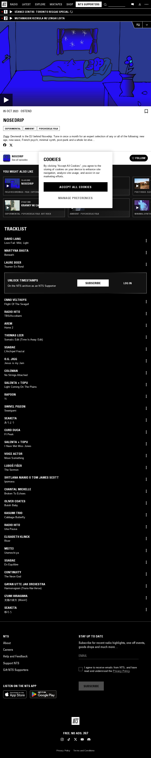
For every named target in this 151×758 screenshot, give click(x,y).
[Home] (4, 4)
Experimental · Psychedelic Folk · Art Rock (28, 213)
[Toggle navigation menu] (146, 4)
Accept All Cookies (75, 187)
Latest (26, 4)
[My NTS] (140, 4)
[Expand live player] (146, 25)
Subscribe (93, 283)
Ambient (30, 128)
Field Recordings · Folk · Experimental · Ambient (31, 192)
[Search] (105, 4)
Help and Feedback (15, 656)
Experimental (12, 128)
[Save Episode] (146, 111)
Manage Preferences (75, 198)
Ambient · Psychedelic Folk (84, 213)
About (7, 643)
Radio (14, 4)
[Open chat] (132, 4)
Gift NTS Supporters (15, 670)
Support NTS (11, 663)
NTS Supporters (88, 4)
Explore (40, 4)
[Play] (75, 64)
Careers (8, 650)
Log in (127, 283)
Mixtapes (56, 4)
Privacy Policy (121, 671)
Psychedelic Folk (48, 128)
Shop (69, 4)
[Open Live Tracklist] (137, 25)
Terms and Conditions (84, 750)
